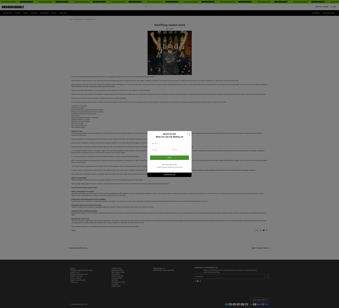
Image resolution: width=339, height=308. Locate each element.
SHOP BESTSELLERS (169, 175)
